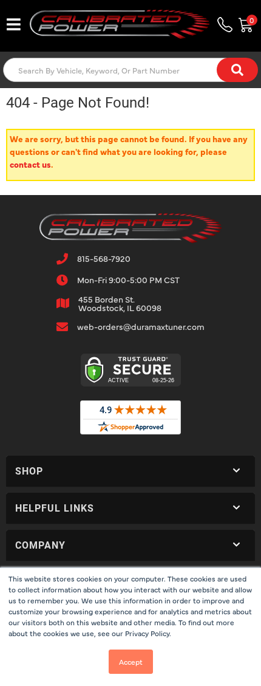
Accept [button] (131, 662)
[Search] (237, 70)
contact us (30, 164)
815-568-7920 (103, 258)
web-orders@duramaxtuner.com (141, 326)
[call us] (224, 24)
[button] (130, 70)
